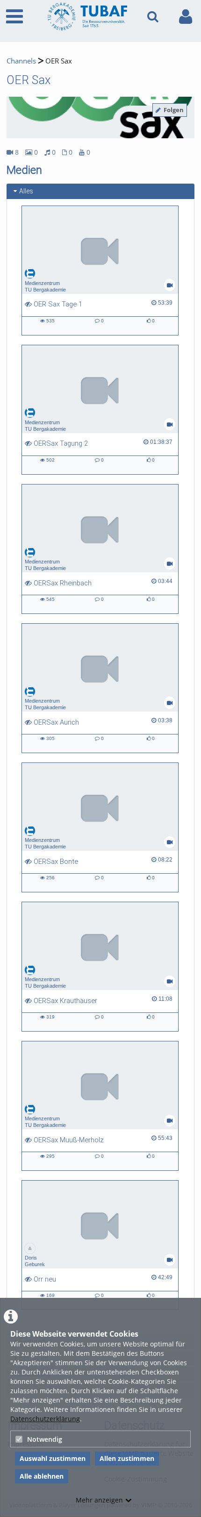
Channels (21, 61)
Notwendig (44, 1439)
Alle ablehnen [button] (42, 1476)
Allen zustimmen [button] (127, 1458)
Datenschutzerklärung (45, 1418)
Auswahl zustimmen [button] (53, 1458)
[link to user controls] (185, 16)
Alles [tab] (26, 191)
